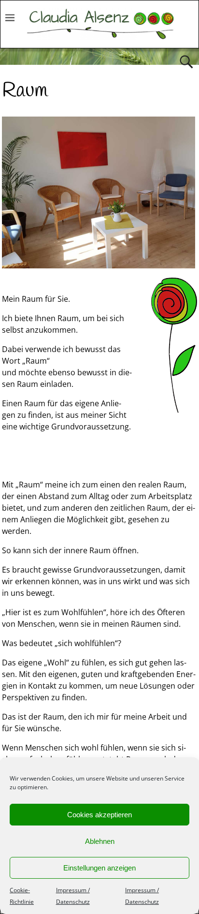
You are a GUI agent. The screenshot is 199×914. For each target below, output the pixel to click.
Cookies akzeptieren (99, 815)
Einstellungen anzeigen (99, 868)
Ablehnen (99, 841)
